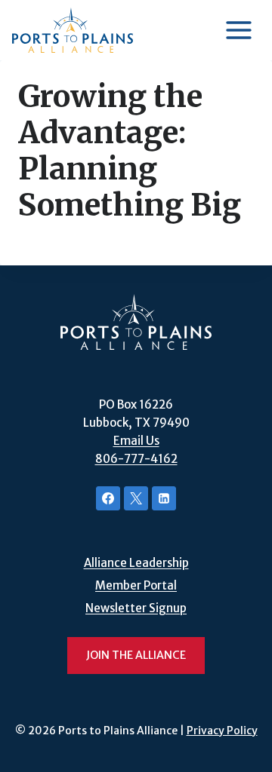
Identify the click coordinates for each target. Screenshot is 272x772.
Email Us (136, 440)
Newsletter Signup (136, 608)
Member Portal (136, 585)
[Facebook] (108, 498)
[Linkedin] (164, 498)
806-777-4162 (136, 459)
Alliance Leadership (136, 563)
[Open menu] (238, 30)
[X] (136, 498)
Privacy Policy (222, 730)
